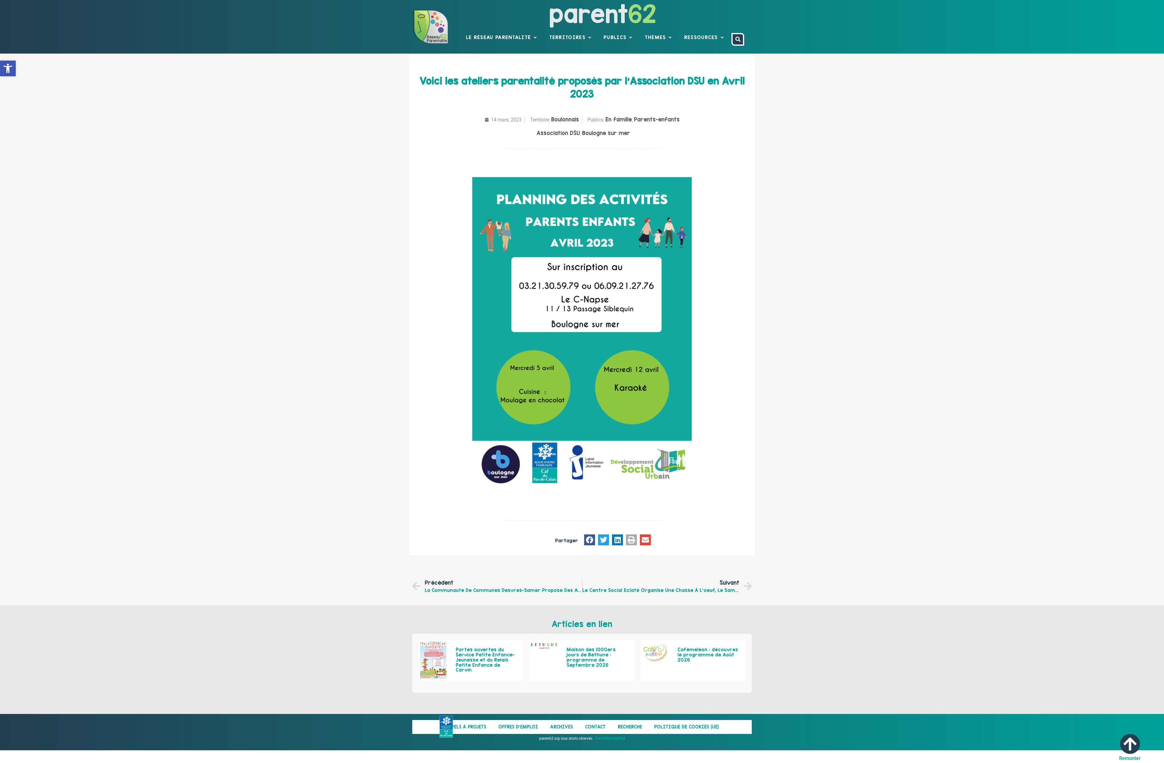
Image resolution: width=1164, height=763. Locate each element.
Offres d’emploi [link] (518, 726)
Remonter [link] (1130, 758)
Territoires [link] (567, 37)
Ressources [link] (701, 37)
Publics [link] (615, 37)
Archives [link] (561, 726)
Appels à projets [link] (465, 726)
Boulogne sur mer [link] (606, 133)
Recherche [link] (630, 726)
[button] (589, 539)
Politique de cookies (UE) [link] (686, 726)
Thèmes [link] (655, 37)
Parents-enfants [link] (657, 119)
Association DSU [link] (558, 133)
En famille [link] (618, 119)
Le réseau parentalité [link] (498, 37)
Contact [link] (595, 726)
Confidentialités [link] (609, 738)
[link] (8, 68)
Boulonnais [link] (565, 119)
